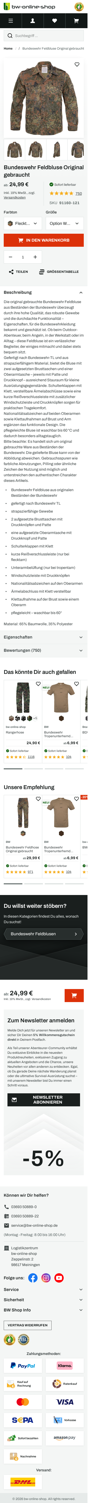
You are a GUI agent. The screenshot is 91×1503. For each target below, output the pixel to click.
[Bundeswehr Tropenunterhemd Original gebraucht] (61, 697)
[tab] (13, 769)
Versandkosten (15, 197)
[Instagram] (46, 1278)
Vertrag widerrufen (28, 1325)
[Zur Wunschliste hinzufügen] (77, 64)
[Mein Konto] (33, 20)
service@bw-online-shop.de (34, 1225)
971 (30, 872)
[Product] (44, 98)
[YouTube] (59, 1278)
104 (68, 757)
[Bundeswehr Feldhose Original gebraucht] (23, 812)
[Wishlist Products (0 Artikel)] (55, 20)
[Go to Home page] (32, 6)
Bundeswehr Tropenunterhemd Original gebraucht (57, 734)
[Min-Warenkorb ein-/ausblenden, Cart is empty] (77, 20)
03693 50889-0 (24, 1207)
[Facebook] (33, 1278)
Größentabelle (63, 272)
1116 (31, 757)
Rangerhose (15, 732)
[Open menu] (11, 20)
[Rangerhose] (23, 697)
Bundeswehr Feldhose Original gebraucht (22, 849)
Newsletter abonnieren (48, 1099)
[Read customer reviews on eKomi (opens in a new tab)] (79, 6)
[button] (44, 1289)
